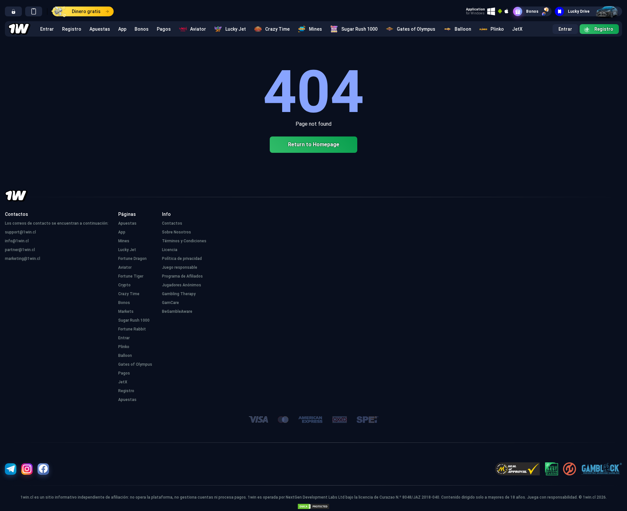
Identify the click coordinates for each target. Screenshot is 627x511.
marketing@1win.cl (22, 258)
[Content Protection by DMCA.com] (313, 505)
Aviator (198, 29)
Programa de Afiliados (182, 276)
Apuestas (99, 29)
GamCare (170, 303)
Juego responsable (179, 267)
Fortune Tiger (130, 276)
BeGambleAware (177, 311)
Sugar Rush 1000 (359, 29)
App (122, 29)
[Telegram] (10, 469)
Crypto (124, 285)
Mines (315, 29)
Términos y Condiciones (184, 241)
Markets (126, 311)
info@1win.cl (17, 241)
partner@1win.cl (20, 250)
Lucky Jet (235, 29)
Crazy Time (277, 29)
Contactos (172, 223)
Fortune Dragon (132, 259)
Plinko (497, 29)
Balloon (463, 29)
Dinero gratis (86, 11)
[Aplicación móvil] (33, 11)
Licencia (169, 250)
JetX (517, 29)
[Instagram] (27, 469)
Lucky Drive (578, 11)
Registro (71, 29)
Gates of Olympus (416, 29)
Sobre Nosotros (176, 232)
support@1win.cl (20, 232)
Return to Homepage (313, 144)
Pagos (164, 29)
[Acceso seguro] (13, 11)
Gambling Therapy (179, 294)
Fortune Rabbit (132, 329)
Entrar (47, 29)
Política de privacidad (182, 259)
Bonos (532, 11)
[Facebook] (43, 469)
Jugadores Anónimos (181, 285)
